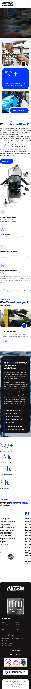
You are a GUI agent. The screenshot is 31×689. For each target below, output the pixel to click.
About (17, 622)
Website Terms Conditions (15, 684)
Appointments (6, 624)
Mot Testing (18, 627)
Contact (4, 627)
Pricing (4, 629)
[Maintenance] (24, 326)
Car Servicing (9, 331)
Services (17, 629)
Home (4, 622)
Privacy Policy (15, 686)
